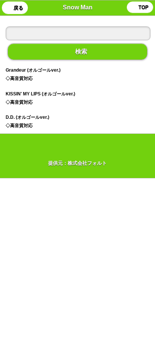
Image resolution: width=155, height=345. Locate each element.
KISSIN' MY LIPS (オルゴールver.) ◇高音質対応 (40, 98)
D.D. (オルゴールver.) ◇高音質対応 (27, 121)
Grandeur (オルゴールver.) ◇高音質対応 (33, 74)
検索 (77, 51)
